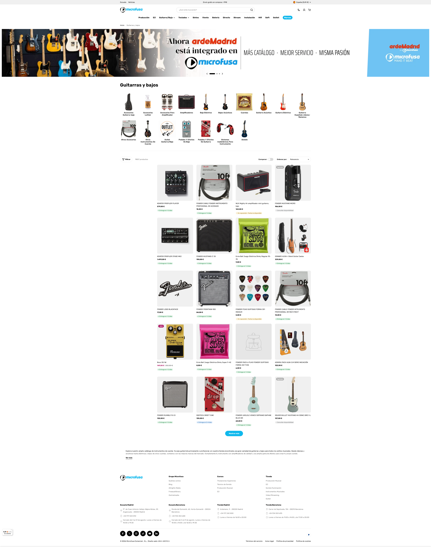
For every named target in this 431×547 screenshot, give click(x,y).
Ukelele (244, 140)
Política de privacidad (284, 541)
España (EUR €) (302, 2)
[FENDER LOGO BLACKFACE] (175, 289)
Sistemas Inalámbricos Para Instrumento (225, 142)
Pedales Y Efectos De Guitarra (206, 141)
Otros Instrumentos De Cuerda (148, 142)
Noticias (131, 2)
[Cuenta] (304, 10)
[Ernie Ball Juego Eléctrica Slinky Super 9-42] (214, 342)
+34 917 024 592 (129, 516)
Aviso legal (269, 541)
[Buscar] (251, 10)
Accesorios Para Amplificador (167, 114)
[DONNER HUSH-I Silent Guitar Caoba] (293, 236)
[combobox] (215, 10)
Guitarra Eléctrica (283, 113)
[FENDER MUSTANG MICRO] (293, 183)
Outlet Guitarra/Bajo (167, 141)
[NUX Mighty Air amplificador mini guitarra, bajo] (254, 183)
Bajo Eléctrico (206, 113)
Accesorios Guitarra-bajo (128, 114)
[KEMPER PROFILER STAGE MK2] (175, 236)
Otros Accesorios (128, 140)
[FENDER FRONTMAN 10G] (214, 289)
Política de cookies (303, 541)
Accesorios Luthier (148, 114)
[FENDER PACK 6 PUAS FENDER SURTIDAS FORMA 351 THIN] (254, 342)
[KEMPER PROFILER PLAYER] (175, 183)
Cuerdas (244, 113)
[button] (212, 73)
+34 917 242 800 (226, 513)
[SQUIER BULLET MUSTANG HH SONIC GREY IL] (293, 395)
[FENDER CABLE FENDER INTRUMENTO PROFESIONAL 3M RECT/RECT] (293, 289)
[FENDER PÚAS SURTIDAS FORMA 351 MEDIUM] (254, 289)
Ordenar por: (282, 159)
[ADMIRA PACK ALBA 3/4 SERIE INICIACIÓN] (293, 342)
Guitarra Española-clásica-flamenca (302, 115)
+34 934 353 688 (178, 516)
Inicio (122, 25)
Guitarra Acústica (263, 113)
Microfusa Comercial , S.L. (136, 541)
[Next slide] (222, 73)
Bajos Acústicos (225, 113)
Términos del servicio (254, 541)
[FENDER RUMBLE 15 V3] (175, 395)
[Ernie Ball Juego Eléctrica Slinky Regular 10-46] (254, 236)
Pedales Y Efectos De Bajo (186, 141)
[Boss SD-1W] (175, 342)
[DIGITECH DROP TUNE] (214, 395)
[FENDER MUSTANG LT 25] (214, 236)
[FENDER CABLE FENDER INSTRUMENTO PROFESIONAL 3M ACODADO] (214, 183)
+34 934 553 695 (275, 513)
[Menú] (11, 530)
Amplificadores (186, 113)
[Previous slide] (207, 73)
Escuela (123, 2)
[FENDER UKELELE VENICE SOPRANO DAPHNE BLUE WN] (254, 395)
